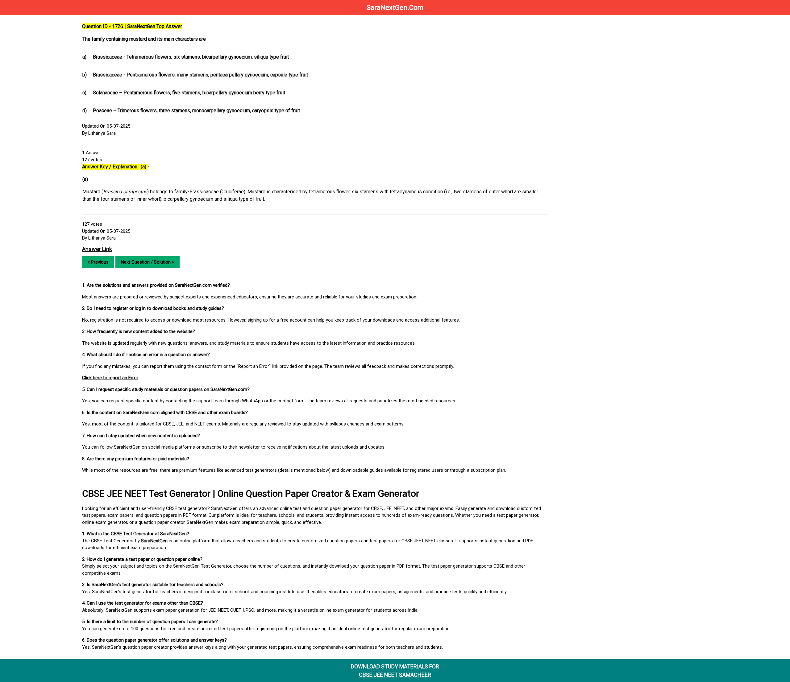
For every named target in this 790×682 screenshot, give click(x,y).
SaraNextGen (154, 541)
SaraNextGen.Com (395, 7)
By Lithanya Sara (99, 133)
